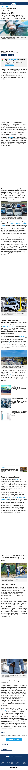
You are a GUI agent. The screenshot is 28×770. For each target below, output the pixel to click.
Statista (11, 137)
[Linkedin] (6, 55)
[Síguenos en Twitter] (13, 759)
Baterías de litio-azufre (5, 735)
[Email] (13, 55)
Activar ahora (8, 65)
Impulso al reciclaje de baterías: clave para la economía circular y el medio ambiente (9, 470)
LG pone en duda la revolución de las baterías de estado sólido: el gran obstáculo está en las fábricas (19, 413)
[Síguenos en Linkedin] (15, 759)
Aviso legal (12, 763)
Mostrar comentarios (14, 739)
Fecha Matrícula (24, 763)
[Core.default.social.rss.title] (17, 759)
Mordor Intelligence (7, 326)
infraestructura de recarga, (15, 343)
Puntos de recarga (16, 735)
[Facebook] (2, 55)
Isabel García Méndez (7, 51)
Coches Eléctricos (5, 6)
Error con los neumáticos (9, 1)
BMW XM (23, 1)
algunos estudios (13, 374)
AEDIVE (17, 479)
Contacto (8, 762)
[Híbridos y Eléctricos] (14, 756)
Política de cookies (17, 763)
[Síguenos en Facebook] (11, 759)
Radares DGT (17, 1)
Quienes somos (2, 763)
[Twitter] (4, 55)
